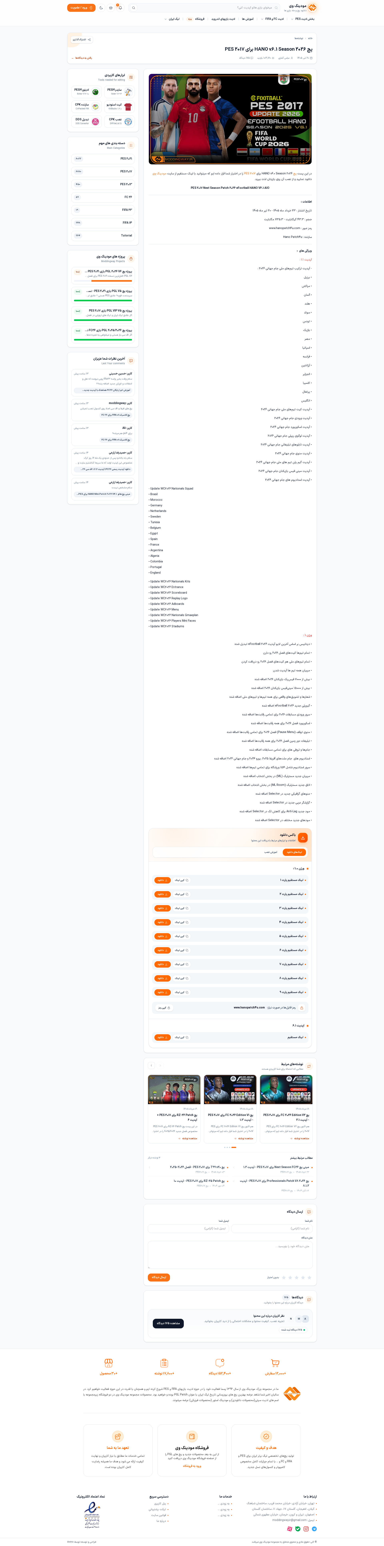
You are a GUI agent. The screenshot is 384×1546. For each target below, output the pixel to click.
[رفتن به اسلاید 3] (227, 1147)
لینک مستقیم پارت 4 (291, 922)
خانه (310, 38)
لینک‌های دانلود (294, 852)
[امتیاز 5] (284, 1277)
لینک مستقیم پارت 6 (291, 950)
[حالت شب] (101, 8)
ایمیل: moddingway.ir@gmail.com (293, 1520)
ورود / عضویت (78, 8)
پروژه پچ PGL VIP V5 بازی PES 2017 (110, 311)
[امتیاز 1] (309, 1277)
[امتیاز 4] (290, 1277)
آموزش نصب (270, 852)
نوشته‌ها (299, 38)
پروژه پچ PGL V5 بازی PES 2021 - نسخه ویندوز (104, 291)
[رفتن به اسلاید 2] (229, 1147)
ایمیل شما (224, 1221)
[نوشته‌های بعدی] (151, 1065)
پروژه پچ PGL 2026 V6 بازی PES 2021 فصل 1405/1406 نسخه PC (93, 271)
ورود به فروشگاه (192, 1466)
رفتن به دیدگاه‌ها (81, 58)
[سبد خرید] (111, 8)
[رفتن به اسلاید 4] (224, 1147)
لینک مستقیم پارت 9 (291, 992)
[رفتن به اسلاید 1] (233, 1147)
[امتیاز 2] (303, 1277)
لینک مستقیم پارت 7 (291, 964)
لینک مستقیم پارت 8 (291, 978)
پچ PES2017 (300, 79)
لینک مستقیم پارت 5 (291, 936)
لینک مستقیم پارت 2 (291, 894)
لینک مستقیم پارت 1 (291, 880)
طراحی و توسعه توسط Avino (81, 1542)
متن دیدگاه (307, 1237)
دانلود (161, 880)
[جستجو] (133, 7)
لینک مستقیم (295, 1037)
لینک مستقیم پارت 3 (291, 908)
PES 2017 (250, 174)
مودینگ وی (159, 174)
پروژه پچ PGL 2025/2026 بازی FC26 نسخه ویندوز (102, 330)
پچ (295, 174)
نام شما (309, 1221)
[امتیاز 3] (296, 1277)
